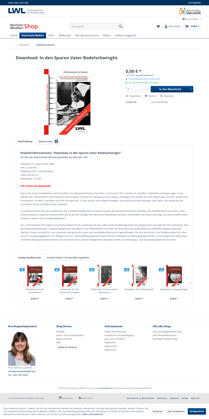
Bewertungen (48, 141)
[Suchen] (121, 26)
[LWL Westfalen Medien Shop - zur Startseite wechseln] (24, 27)
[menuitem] (97, 26)
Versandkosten (105, 388)
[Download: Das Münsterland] (139, 275)
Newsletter (110, 342)
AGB (58, 342)
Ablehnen (158, 411)
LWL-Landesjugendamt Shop (167, 331)
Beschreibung (25, 141)
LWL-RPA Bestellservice (164, 335)
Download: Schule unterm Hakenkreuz (104, 291)
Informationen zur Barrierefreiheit (140, 398)
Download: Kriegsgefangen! (174, 289)
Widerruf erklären (67, 347)
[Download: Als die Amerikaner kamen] (70, 275)
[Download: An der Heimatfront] (35, 275)
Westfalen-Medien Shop (165, 338)
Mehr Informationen (92, 414)
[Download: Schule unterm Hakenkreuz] (104, 275)
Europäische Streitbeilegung (119, 335)
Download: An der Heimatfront (35, 291)
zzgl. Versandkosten (144, 75)
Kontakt (60, 331)
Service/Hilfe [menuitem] (192, 19)
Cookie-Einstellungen (115, 331)
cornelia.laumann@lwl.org (21, 371)
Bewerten (168, 96)
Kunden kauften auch (29, 257)
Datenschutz (110, 346)
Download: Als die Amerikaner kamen (70, 291)
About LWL (195, 398)
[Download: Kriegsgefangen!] (174, 275)
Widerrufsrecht (64, 338)
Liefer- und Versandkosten (70, 335)
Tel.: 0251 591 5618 (18, 374)
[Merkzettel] (158, 26)
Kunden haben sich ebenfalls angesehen (68, 257)
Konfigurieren (197, 411)
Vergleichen (134, 96)
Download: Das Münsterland (139, 289)
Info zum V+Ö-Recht (114, 338)
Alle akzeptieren (176, 411)
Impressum (110, 349)
